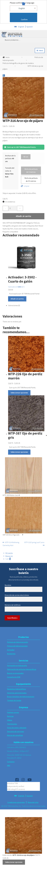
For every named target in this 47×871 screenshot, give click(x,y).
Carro (7, 559)
